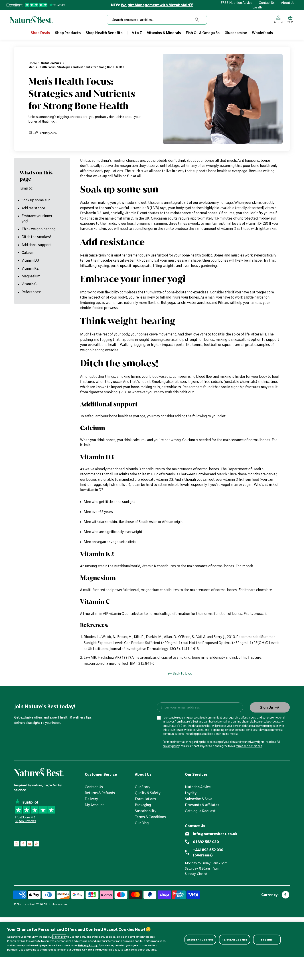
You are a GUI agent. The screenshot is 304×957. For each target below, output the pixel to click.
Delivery (91, 799)
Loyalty (257, 7)
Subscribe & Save (198, 799)
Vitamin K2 (30, 268)
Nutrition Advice (198, 787)
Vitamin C (29, 284)
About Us (287, 3)
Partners (59, 936)
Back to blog (182, 673)
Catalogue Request (200, 811)
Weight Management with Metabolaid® (157, 5)
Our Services (196, 774)
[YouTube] (29, 843)
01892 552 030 (206, 842)
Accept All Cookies (200, 939)
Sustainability (145, 811)
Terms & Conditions (150, 817)
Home (32, 63)
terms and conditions (249, 746)
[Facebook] (23, 843)
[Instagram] (16, 843)
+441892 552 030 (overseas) (208, 852)
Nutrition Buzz (51, 63)
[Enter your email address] (199, 707)
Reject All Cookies (234, 939)
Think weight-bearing (38, 229)
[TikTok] (36, 843)
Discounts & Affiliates (202, 805)
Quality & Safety (147, 793)
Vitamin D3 (30, 260)
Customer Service (101, 774)
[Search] (197, 20)
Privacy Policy (87, 945)
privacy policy (171, 746)
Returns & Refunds (100, 793)
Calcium (28, 252)
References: (31, 292)
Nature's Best (26, 904)
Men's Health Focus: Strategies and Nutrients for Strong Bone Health (76, 67)
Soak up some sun (36, 200)
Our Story (142, 787)
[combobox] (157, 20)
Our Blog (142, 823)
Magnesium (31, 276)
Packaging (143, 805)
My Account (94, 805)
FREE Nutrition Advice (236, 3)
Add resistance (33, 208)
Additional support (36, 244)
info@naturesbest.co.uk (215, 834)
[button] (290, 20)
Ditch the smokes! (36, 236)
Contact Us (267, 3)
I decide (267, 939)
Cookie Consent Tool (86, 949)
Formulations (145, 799)
